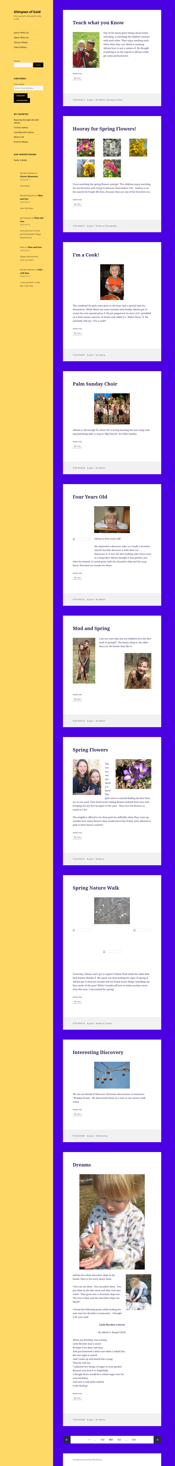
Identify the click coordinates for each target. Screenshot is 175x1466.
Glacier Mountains (29, 176)
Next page (157, 1439)
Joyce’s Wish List (21, 32)
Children (101, 100)
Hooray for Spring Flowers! (104, 128)
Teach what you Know (98, 22)
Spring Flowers (90, 749)
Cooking (101, 355)
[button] (86, 147)
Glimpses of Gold (27, 12)
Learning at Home (114, 100)
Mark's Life (19, 137)
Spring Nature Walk (96, 888)
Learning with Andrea (24, 132)
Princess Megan (21, 141)
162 (119, 1439)
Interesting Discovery (98, 1052)
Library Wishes (21, 42)
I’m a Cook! (86, 255)
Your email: (19, 84)
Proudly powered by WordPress (87, 1459)
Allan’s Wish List (21, 37)
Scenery (108, 1023)
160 (103, 1439)
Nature (101, 226)
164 (134, 1439)
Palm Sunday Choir (95, 384)
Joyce (91, 100)
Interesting (103, 1136)
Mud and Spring (91, 628)
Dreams (82, 1164)
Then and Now (35, 247)
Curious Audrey (21, 127)
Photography (111, 226)
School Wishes (20, 47)
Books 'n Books (20, 160)
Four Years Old (90, 497)
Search (17, 61)
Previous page (67, 1439)
